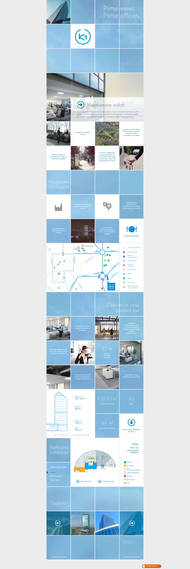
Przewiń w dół (151, 566)
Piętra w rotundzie (56, 476)
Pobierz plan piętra (86, 481)
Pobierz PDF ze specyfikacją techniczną (131, 430)
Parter (53, 473)
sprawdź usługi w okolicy (131, 236)
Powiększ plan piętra (108, 481)
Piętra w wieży (54, 480)
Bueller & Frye (135, 557)
